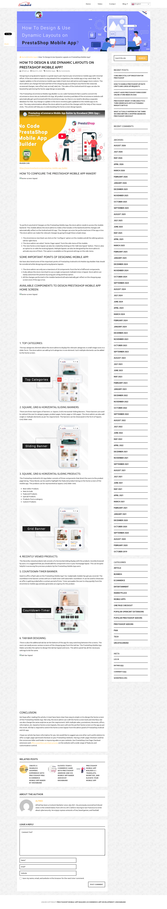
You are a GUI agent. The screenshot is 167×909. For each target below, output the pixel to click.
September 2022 (121, 414)
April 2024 (118, 308)
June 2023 (118, 370)
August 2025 (120, 214)
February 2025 (120, 252)
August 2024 (120, 289)
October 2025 (120, 202)
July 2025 (118, 220)
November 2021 (121, 458)
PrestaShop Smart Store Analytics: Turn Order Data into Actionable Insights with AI (129, 103)
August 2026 (120, 145)
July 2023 (118, 364)
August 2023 (120, 358)
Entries (118, 665)
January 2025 (120, 258)
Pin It (6, 44)
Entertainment (121, 587)
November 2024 (121, 270)
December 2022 (121, 395)
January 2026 (120, 183)
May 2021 (118, 489)
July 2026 (118, 152)
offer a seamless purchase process (44, 743)
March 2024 (119, 314)
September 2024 (121, 283)
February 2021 (120, 508)
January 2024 (120, 327)
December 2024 (121, 264)
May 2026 (118, 158)
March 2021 (119, 502)
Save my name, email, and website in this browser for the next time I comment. (53, 878)
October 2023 (120, 345)
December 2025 (121, 189)
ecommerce (119, 580)
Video (100, 4)
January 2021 (120, 514)
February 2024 (120, 320)
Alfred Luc (25, 71)
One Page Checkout (123, 605)
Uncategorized (121, 643)
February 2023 (120, 383)
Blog (124, 4)
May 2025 (118, 233)
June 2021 (118, 483)
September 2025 (121, 208)
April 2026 (118, 164)
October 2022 (120, 408)
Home (88, 4)
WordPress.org (120, 678)
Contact (112, 4)
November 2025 (121, 195)
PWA (116, 630)
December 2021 (121, 452)
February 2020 (120, 545)
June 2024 (118, 302)
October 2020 (120, 527)
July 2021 (118, 477)
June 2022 (118, 433)
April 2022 (118, 445)
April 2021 (118, 495)
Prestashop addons (123, 624)
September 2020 (121, 533)
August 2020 (120, 539)
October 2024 (120, 277)
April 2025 (118, 239)
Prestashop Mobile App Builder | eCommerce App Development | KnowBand (91, 902)
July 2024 (118, 295)
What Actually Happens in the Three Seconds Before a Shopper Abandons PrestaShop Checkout (130, 114)
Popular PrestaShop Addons (128, 618)
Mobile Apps (50, 71)
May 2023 (118, 377)
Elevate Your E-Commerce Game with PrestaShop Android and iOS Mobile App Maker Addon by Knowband (66, 773)
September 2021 (121, 464)
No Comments (64, 71)
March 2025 (119, 245)
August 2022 (120, 420)
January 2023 (120, 389)
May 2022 (118, 439)
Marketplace (120, 593)
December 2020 (121, 520)
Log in (116, 659)
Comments (120, 672)
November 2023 (121, 339)
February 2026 (120, 177)
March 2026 (119, 170)
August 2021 (120, 470)
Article (117, 568)
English (137, 4)
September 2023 (121, 352)
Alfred (39, 801)
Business (118, 574)
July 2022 (118, 427)
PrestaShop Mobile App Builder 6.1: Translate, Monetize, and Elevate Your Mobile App (93, 773)
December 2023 (121, 333)
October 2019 (120, 552)
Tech (116, 637)
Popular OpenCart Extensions (129, 612)
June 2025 (118, 227)
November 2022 (121, 402)
